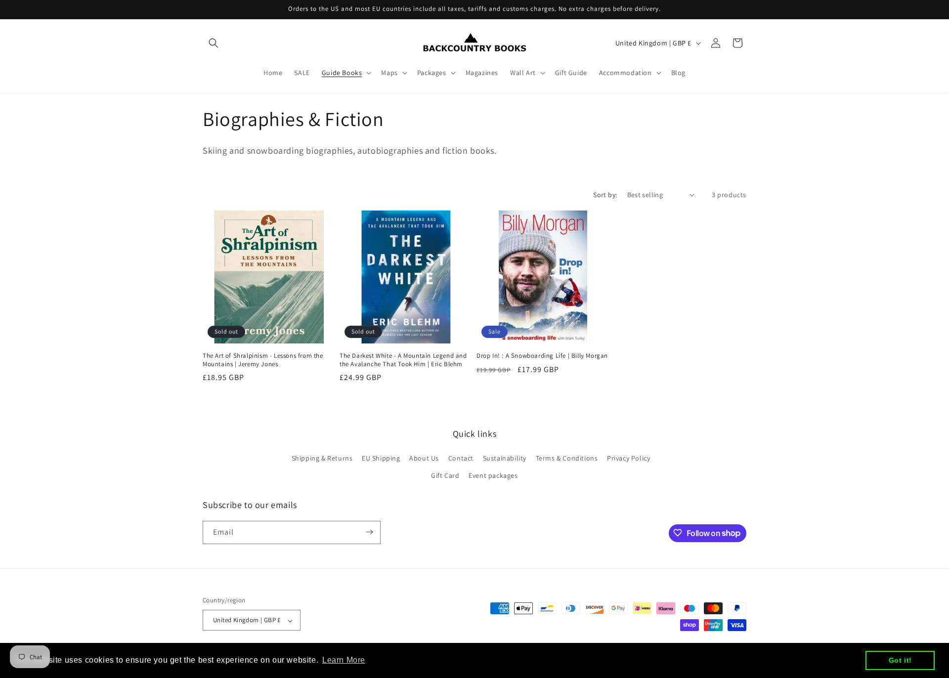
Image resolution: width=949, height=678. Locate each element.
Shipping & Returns (322, 457)
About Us (424, 457)
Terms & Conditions (567, 457)
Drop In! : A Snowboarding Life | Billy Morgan (542, 356)
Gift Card (445, 475)
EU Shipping (381, 457)
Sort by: (605, 194)
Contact (461, 457)
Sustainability (504, 457)
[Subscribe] (369, 532)
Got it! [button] (900, 660)
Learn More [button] (343, 660)
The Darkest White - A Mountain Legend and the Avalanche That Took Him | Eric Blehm (403, 360)
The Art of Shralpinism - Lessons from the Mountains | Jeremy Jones (263, 360)
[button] (213, 43)
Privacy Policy (628, 457)
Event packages (493, 475)
